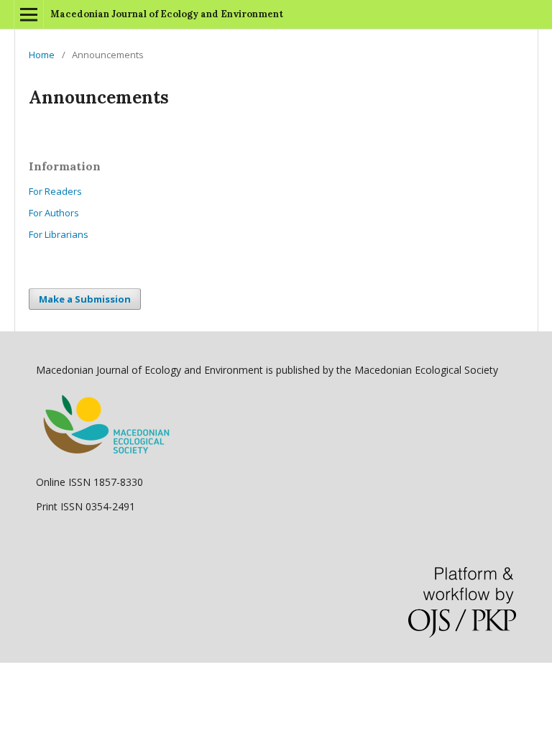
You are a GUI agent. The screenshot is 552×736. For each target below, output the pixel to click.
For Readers (55, 191)
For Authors (54, 212)
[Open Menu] (28, 14)
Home (42, 54)
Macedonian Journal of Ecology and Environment (166, 14)
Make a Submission (85, 299)
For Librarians (58, 234)
